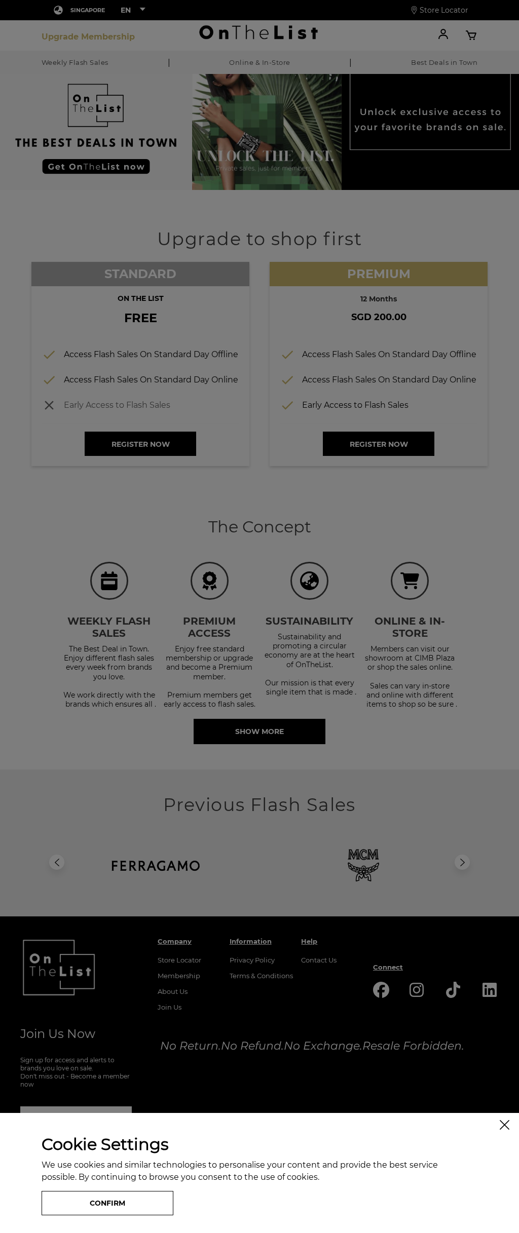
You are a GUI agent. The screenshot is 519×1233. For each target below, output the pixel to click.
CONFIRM (107, 1203)
